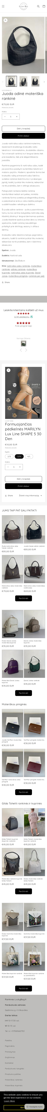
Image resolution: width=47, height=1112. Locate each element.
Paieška (8, 1040)
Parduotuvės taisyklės (14, 1068)
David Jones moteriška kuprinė (32, 642)
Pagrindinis (10, 1046)
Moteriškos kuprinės (13, 1085)
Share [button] (7, 282)
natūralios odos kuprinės (22, 272)
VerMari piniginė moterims (34, 740)
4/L (28, 456)
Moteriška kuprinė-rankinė (12, 973)
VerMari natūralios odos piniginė (11, 781)
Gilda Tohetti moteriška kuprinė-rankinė (33, 840)
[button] (3, 6)
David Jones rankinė (31, 680)
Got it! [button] (23, 1108)
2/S (9, 456)
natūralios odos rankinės (18, 266)
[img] (23, 313)
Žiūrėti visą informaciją (29, 495)
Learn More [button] (9, 1101)
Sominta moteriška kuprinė (34, 934)
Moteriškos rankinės (13, 1080)
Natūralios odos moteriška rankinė (12, 587)
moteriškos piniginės (18, 276)
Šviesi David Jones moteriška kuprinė (9, 642)
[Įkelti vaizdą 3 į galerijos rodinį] (35, 81)
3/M (19, 456)
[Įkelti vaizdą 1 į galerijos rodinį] (11, 81)
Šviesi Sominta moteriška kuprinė (11, 935)
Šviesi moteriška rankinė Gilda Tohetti (33, 880)
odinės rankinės (18, 269)
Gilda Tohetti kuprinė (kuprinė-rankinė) (10, 840)
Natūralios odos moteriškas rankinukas (34, 587)
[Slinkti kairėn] (3, 82)
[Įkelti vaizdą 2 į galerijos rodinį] (23, 81)
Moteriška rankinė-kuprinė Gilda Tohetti (12, 880)
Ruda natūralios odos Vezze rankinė (10, 547)
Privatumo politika (13, 1074)
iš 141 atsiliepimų (22, 317)
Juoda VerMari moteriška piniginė (11, 741)
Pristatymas (10, 1052)
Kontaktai (9, 1063)
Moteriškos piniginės (14, 1091)
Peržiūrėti (23, 598)
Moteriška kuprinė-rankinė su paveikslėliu (34, 974)
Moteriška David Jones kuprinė (10, 681)
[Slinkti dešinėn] (44, 82)
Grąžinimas (10, 1057)
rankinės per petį (36, 276)
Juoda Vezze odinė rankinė (34, 546)
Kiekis (4, 112)
